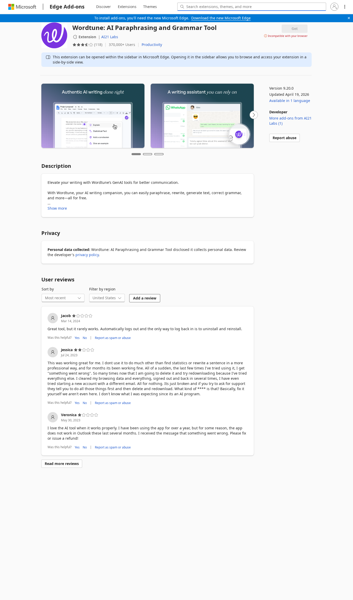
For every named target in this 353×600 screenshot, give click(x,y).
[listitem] (148, 327)
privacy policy (87, 254)
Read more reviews (62, 463)
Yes (77, 338)
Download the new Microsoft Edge (221, 17)
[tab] (103, 6)
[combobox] (251, 7)
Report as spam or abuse (113, 338)
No (85, 338)
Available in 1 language (289, 100)
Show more (57, 208)
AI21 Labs (109, 36)
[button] (334, 7)
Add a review (144, 298)
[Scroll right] (254, 115)
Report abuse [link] (284, 137)
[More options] (345, 7)
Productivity (152, 44)
